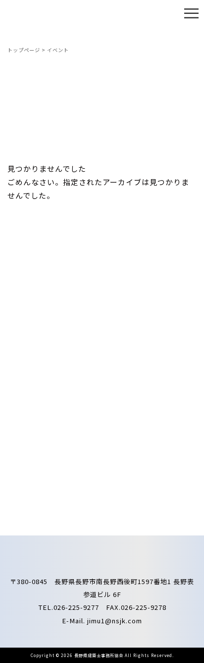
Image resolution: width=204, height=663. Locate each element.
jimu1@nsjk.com (114, 620)
